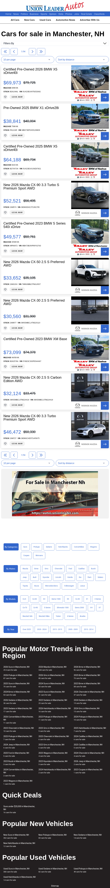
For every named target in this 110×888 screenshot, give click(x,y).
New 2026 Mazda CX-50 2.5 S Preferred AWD (34, 263)
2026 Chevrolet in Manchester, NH (89, 693)
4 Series (70, 616)
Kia (80, 577)
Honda (70, 577)
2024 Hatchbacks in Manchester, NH (55, 771)
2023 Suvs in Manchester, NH (52, 693)
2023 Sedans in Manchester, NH (53, 701)
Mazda (25, 569)
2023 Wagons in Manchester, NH (17, 782)
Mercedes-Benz (51, 586)
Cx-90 (35, 608)
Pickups (37, 547)
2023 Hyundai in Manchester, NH (53, 762)
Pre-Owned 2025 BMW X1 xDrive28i (31, 108)
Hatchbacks (63, 547)
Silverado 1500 (63, 608)
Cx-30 (77, 599)
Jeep (24, 577)
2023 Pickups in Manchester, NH (53, 718)
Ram (89, 577)
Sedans (49, 547)
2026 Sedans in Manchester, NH (17, 701)
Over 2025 (27, 629)
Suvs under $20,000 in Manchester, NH (19, 809)
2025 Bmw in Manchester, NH (87, 676)
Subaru (100, 577)
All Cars (15, 19)
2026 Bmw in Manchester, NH (87, 668)
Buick (93, 569)
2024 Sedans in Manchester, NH (88, 701)
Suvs (25, 547)
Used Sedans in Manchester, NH (53, 870)
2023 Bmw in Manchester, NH (87, 685)
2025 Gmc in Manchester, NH (51, 729)
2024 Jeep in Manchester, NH (16, 746)
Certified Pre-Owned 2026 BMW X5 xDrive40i (30, 71)
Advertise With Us (89, 19)
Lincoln (58, 577)
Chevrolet (58, 569)
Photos (69, 14)
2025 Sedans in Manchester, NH (17, 710)
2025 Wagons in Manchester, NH (53, 754)
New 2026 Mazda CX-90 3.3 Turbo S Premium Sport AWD (31, 186)
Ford (70, 569)
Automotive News (65, 19)
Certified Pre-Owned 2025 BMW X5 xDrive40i (30, 148)
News (16, 14)
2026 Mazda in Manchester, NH (52, 668)
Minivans (39, 555)
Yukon (58, 616)
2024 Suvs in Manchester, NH (52, 685)
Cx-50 (34, 599)
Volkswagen (69, 586)
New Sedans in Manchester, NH (88, 836)
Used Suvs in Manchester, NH (16, 870)
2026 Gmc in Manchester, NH (51, 676)
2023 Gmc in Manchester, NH (51, 746)
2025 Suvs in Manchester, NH (16, 685)
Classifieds (99, 14)
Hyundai (46, 577)
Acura (36, 586)
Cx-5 (24, 599)
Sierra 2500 (79, 608)
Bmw (36, 569)
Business (34, 14)
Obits (61, 14)
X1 (87, 599)
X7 (100, 608)
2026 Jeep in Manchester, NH (87, 762)
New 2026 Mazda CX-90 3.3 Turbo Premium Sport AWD (29, 417)
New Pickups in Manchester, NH (53, 836)
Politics (24, 14)
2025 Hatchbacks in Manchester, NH (90, 729)
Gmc (46, 569)
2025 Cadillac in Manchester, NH (88, 746)
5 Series (47, 608)
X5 (68, 599)
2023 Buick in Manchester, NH (16, 762)
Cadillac (81, 569)
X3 (44, 599)
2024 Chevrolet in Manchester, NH (89, 754)
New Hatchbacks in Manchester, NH (19, 844)
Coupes (26, 555)
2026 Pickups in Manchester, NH (17, 676)
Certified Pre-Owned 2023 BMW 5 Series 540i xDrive (34, 225)
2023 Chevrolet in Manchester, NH (18, 729)
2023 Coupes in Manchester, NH (88, 771)
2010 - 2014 (88, 629)
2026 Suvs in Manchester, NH (16, 668)
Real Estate (87, 14)
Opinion (53, 14)
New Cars (29, 19)
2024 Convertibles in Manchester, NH (18, 772)
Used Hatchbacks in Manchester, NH (19, 878)
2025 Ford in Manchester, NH (16, 754)
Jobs (77, 14)
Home (8, 14)
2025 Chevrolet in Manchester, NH (54, 738)
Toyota (25, 586)
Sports (44, 14)
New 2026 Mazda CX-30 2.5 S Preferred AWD (34, 302)
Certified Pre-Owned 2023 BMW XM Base (35, 339)
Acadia (82, 616)
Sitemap (55, 886)
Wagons (93, 547)
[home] (55, 5)
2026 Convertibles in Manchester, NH (18, 720)
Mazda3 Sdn (28, 616)
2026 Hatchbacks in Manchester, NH (55, 710)
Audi (34, 577)
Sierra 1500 (56, 599)
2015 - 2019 (57, 629)
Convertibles (79, 547)
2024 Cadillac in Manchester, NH (88, 738)
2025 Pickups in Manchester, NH (17, 738)
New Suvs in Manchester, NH (16, 836)
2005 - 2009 (73, 629)
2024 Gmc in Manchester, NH (87, 710)
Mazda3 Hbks (44, 616)
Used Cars (45, 19)
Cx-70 (25, 608)
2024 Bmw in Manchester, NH (16, 693)
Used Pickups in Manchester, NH (88, 870)
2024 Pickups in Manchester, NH (88, 718)
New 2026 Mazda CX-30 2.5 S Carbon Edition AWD (32, 379)
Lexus (82, 586)
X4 (91, 608)
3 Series (98, 599)
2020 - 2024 (41, 629)
